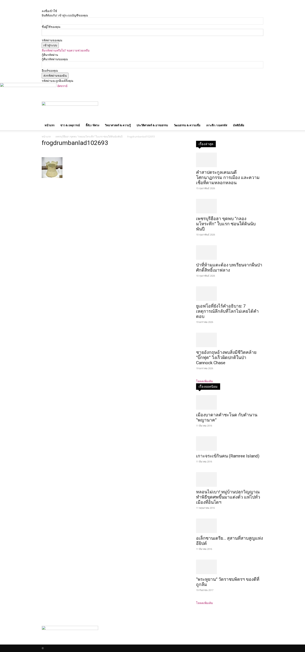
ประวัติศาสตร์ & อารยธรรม (152, 125)
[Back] (63, 7)
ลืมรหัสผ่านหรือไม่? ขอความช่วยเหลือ (65, 50)
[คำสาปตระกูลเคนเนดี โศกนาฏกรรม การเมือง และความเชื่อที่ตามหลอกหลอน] (229, 160)
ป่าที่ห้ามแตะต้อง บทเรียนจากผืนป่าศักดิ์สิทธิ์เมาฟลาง (229, 267)
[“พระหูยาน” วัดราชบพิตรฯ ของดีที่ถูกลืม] (229, 567)
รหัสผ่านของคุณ (52, 40)
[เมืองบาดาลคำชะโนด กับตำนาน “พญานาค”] (229, 402)
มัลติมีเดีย (238, 125)
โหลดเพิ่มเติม (204, 381)
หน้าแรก (50, 125)
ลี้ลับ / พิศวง (92, 125)
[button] (258, 107)
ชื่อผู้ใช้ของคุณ (51, 27)
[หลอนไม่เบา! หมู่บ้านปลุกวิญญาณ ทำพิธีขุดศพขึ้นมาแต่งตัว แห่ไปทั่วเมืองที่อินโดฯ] (229, 479)
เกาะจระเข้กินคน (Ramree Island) (227, 455)
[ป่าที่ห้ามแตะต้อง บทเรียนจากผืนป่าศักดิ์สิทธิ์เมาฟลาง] (229, 252)
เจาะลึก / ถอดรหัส (216, 125)
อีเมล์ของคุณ (50, 70)
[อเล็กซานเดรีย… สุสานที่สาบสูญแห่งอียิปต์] (229, 525)
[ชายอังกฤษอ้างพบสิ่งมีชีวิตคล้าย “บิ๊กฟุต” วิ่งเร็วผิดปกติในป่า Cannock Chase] (229, 340)
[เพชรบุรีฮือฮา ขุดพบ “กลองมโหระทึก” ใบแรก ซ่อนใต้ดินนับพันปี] (229, 206)
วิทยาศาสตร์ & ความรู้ (118, 125)
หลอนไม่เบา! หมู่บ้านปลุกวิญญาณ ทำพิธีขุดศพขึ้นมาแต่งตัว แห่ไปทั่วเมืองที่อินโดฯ (228, 497)
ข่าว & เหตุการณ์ (70, 125)
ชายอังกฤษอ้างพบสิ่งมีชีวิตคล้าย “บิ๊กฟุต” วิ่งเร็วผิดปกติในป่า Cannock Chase (226, 357)
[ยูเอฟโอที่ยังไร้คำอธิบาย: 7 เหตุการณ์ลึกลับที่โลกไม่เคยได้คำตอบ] (229, 293)
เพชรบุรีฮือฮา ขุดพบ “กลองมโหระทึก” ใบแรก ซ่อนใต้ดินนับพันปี (89, 136)
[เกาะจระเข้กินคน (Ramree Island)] (229, 443)
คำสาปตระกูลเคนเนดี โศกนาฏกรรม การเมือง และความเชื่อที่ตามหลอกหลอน (228, 177)
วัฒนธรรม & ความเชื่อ (187, 125)
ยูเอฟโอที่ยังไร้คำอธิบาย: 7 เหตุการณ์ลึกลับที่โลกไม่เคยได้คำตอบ (227, 311)
